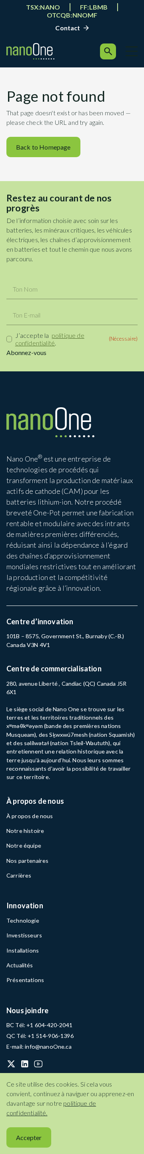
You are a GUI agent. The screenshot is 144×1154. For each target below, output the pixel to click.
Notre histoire (25, 830)
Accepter (29, 1137)
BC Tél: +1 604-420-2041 (39, 1025)
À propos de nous (29, 816)
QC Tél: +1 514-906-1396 (40, 1035)
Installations (22, 950)
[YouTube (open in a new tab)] (38, 1064)
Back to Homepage (43, 147)
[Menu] (132, 51)
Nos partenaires (27, 860)
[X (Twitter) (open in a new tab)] (11, 1064)
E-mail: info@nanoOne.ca (39, 1046)
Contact (67, 28)
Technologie (22, 920)
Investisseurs (24, 935)
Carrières (18, 875)
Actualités (19, 965)
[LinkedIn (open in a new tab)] (25, 1064)
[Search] (108, 51)
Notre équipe (23, 845)
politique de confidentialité (49, 339)
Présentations (25, 979)
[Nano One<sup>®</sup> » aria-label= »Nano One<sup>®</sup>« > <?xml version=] (30, 51)
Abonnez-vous (26, 352)
